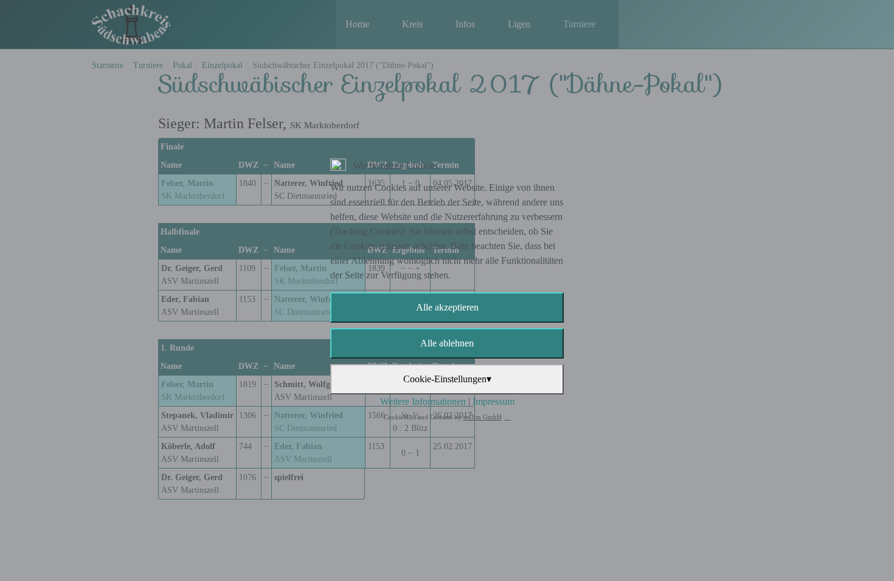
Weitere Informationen (423, 401)
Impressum (494, 401)
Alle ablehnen (447, 343)
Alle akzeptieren (447, 307)
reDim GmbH (482, 417)
